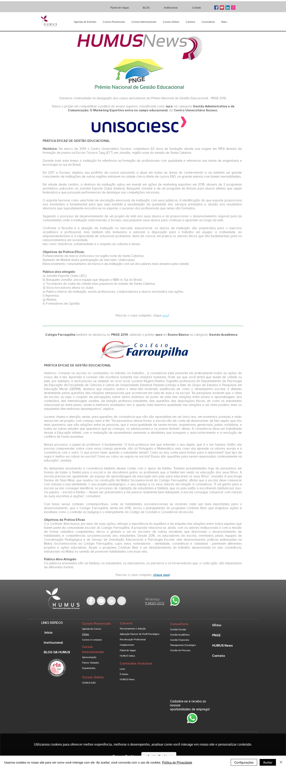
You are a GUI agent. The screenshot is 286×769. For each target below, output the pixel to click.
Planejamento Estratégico (183, 645)
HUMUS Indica (127, 656)
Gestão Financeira (179, 640)
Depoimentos (88, 668)
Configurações (244, 762)
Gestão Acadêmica (179, 634)
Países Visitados (90, 662)
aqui (165, 315)
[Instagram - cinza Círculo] (121, 600)
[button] (113, 22)
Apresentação (89, 657)
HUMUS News (127, 679)
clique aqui (161, 575)
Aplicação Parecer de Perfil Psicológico (139, 634)
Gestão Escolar (178, 629)
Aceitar (267, 762)
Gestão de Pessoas (180, 650)
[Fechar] (280, 762)
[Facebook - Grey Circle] (90, 600)
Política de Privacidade (177, 762)
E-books (124, 674)
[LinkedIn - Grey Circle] (111, 600)
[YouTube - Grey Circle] (101, 600)
